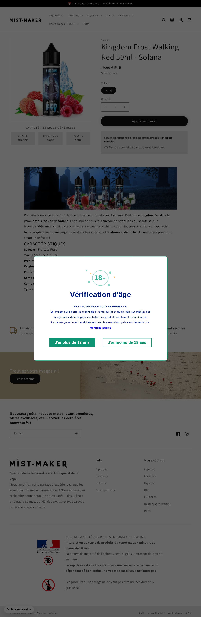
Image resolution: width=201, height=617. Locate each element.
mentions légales (100, 327)
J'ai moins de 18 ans (127, 343)
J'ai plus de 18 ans (72, 343)
